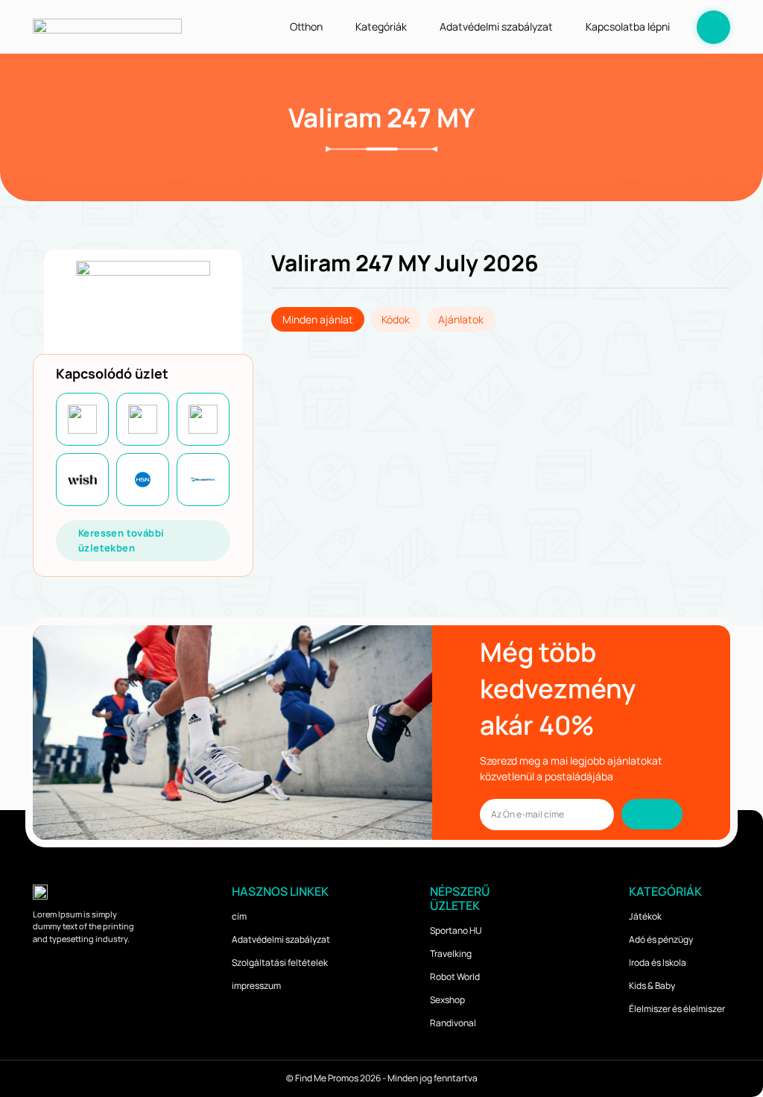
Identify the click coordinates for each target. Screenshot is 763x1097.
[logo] (107, 26)
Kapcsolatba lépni (628, 26)
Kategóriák (381, 26)
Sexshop (447, 999)
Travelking (451, 953)
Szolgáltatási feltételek (280, 962)
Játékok (645, 916)
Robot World (455, 976)
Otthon (306, 26)
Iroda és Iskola (657, 962)
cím (239, 916)
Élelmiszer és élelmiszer (677, 1008)
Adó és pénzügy (661, 939)
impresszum (256, 985)
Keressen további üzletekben (121, 540)
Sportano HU (455, 930)
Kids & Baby (652, 985)
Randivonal (453, 1023)
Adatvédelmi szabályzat (496, 26)
